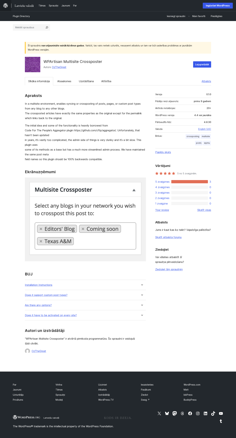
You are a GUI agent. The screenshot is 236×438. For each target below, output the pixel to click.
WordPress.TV (106, 399)
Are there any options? (38, 305)
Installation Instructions (38, 284)
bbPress (188, 394)
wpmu (207, 143)
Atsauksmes (64, 81)
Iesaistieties (147, 384)
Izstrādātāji (104, 394)
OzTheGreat (59, 67)
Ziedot (144, 394)
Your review (162, 210)
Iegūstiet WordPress (218, 5)
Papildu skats (163, 152)
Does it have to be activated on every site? (51, 315)
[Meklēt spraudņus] (47, 27)
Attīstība (106, 81)
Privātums (18, 399)
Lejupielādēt (202, 64)
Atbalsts (206, 81)
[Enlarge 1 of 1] (141, 181)
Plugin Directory (21, 16)
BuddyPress (190, 399)
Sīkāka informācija (39, 81)
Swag (145, 399)
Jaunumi (17, 389)
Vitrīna (59, 384)
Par (14, 384)
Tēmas (59, 389)
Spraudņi (60, 394)
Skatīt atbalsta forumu (168, 237)
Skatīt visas (204, 210)
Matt (186, 389)
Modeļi (59, 399)
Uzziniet (102, 384)
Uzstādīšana (86, 81)
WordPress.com (192, 384)
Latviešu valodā (51, 417)
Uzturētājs (18, 394)
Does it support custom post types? (46, 295)
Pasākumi (146, 389)
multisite (206, 136)
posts (198, 143)
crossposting (193, 136)
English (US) (204, 129)
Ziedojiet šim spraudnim (169, 269)
